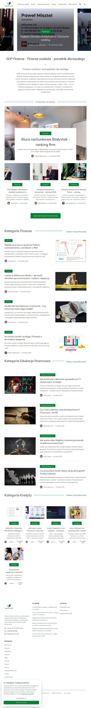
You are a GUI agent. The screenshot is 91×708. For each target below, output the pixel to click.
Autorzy (63, 603)
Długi (6, 658)
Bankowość (8, 645)
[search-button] (80, 4)
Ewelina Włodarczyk (66, 613)
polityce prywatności (28, 694)
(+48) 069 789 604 (12, 631)
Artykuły (35, 603)
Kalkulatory (8, 651)
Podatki (7, 661)
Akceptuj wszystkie (21, 702)
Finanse (33, 4)
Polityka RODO (45, 693)
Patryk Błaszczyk (65, 607)
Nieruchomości (73, 4)
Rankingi (45, 32)
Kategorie (8, 641)
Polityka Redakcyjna (57, 693)
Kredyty (54, 4)
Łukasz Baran (64, 610)
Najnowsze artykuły (23, 4)
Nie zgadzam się (21, 698)
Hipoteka (7, 648)
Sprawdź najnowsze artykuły (45, 216)
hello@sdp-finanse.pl (13, 634)
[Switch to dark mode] (84, 4)
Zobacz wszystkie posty (76, 231)
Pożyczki (7, 654)
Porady (7, 664)
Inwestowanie (62, 4)
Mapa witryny (67, 693)
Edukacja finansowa (44, 4)
